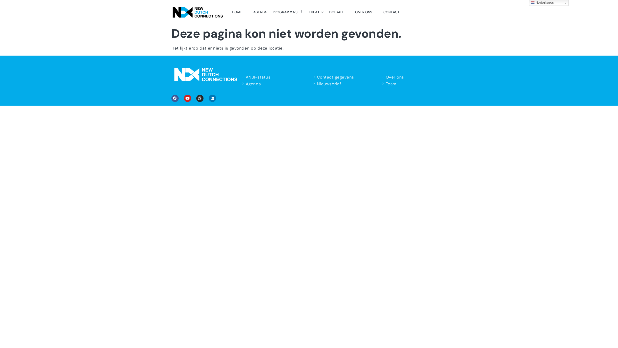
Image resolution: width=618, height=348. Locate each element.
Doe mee (336, 12)
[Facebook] (175, 98)
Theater (316, 12)
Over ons (363, 12)
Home (237, 12)
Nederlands (544, 2)
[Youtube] (187, 98)
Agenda (260, 12)
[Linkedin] (212, 98)
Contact (391, 12)
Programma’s (285, 12)
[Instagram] (200, 98)
